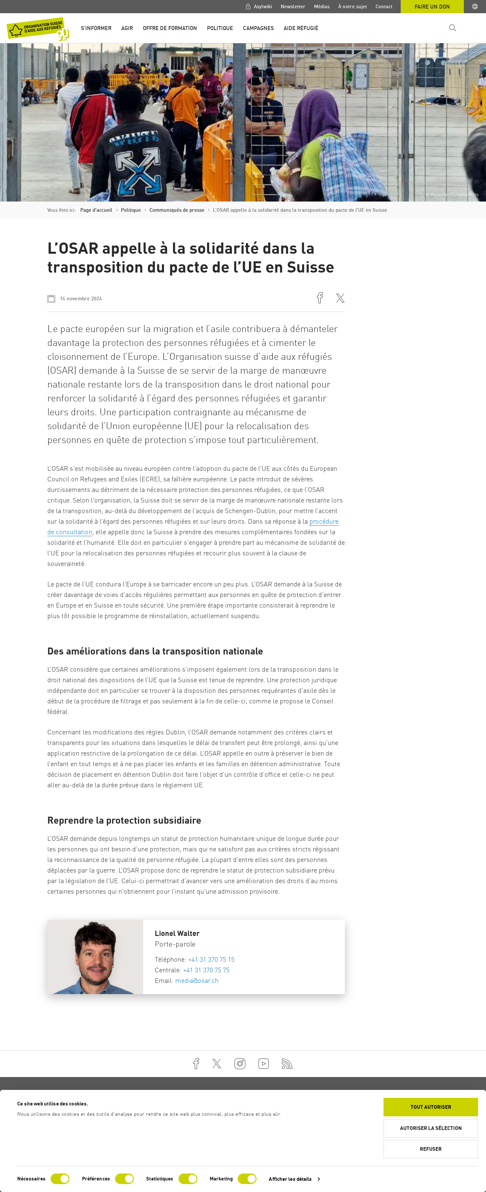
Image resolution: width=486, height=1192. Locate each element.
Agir (127, 28)
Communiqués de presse (176, 210)
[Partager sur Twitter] (340, 299)
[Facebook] (196, 1064)
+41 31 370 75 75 (206, 970)
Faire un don (432, 6)
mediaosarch (197, 980)
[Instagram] (240, 1064)
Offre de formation (170, 28)
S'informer (96, 28)
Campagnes (258, 28)
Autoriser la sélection (431, 1128)
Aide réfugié (301, 28)
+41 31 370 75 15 (211, 959)
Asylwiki (262, 6)
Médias (322, 6)
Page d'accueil (96, 210)
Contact (384, 6)
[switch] (124, 1178)
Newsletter (293, 6)
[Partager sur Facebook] (319, 299)
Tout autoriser (431, 1107)
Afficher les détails (290, 1179)
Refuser (431, 1149)
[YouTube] (263, 1064)
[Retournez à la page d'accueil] (38, 29)
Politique (220, 28)
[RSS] (287, 1064)
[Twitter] (217, 1064)
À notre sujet (352, 6)
